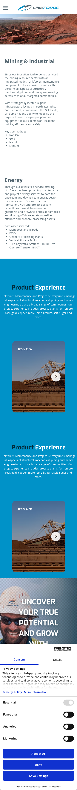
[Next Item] (56, 536)
